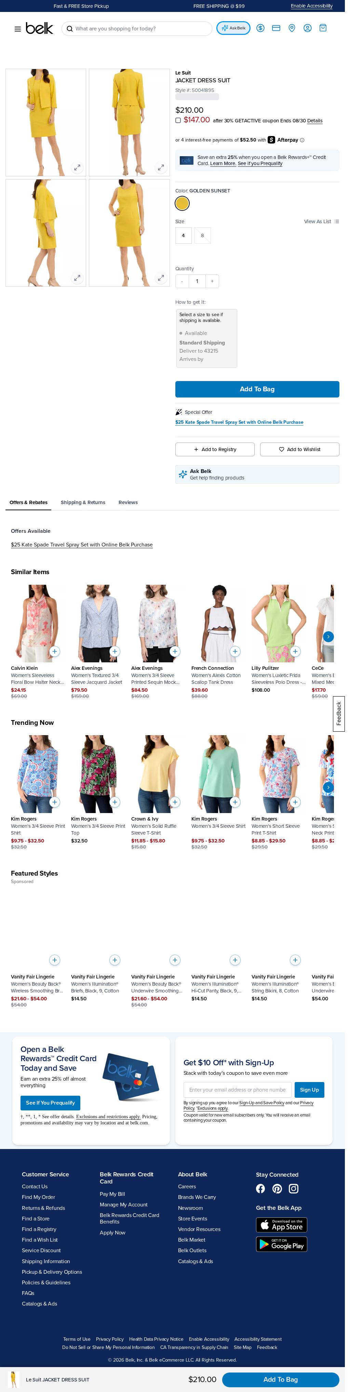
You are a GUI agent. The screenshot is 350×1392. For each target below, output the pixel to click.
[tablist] (172, 503)
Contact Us (35, 1186)
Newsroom (190, 1208)
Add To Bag (257, 389)
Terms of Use (76, 1339)
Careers (187, 1186)
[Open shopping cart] (323, 28)
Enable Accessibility (312, 6)
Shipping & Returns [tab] (83, 502)
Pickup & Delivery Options (52, 1272)
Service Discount (41, 1250)
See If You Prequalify (50, 1102)
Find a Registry (39, 1229)
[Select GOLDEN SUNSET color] (182, 203)
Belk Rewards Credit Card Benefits (129, 1218)
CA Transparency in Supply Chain (194, 1347)
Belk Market (191, 1239)
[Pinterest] (277, 1188)
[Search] (69, 28)
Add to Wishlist (304, 449)
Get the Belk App (278, 1208)
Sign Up (309, 1089)
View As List (317, 221)
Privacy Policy (110, 1339)
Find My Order (38, 1197)
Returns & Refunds (43, 1208)
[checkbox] (178, 120)
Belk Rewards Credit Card (126, 1178)
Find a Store (36, 1218)
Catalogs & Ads (39, 1303)
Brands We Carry (197, 1197)
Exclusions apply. (213, 1108)
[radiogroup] (257, 235)
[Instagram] (293, 1188)
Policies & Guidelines (46, 1282)
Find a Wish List (40, 1239)
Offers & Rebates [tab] (28, 502)
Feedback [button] (267, 1347)
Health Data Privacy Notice (156, 1339)
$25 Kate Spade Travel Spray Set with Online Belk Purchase (239, 422)
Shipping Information (46, 1261)
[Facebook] (261, 1188)
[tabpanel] (172, 538)
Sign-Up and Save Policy (261, 1103)
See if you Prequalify (260, 163)
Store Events (192, 1218)
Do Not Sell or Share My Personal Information (108, 1347)
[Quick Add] (54, 651)
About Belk (192, 1174)
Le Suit (183, 73)
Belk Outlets (192, 1250)
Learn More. (223, 163)
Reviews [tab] (128, 502)
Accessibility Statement (257, 1339)
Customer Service (45, 1174)
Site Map (242, 1347)
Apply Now (112, 1232)
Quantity (184, 269)
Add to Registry (219, 449)
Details (315, 121)
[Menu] (17, 29)
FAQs (28, 1293)
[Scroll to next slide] (328, 636)
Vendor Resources (199, 1229)
